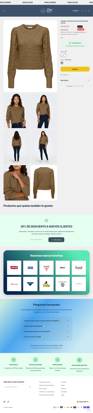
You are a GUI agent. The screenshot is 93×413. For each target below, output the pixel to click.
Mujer (63, 385)
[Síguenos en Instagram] (4, 402)
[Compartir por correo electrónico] (82, 86)
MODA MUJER (14, 2)
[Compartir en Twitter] (77, 86)
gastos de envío (79, 32)
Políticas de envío (44, 382)
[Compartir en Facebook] (75, 86)
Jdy (62, 37)
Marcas (63, 388)
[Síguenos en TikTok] (8, 402)
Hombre (63, 382)
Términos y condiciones (46, 391)
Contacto (64, 391)
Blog (62, 395)
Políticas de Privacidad (46, 395)
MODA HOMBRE (36, 2)
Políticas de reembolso (46, 385)
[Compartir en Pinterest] (80, 86)
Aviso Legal (42, 388)
